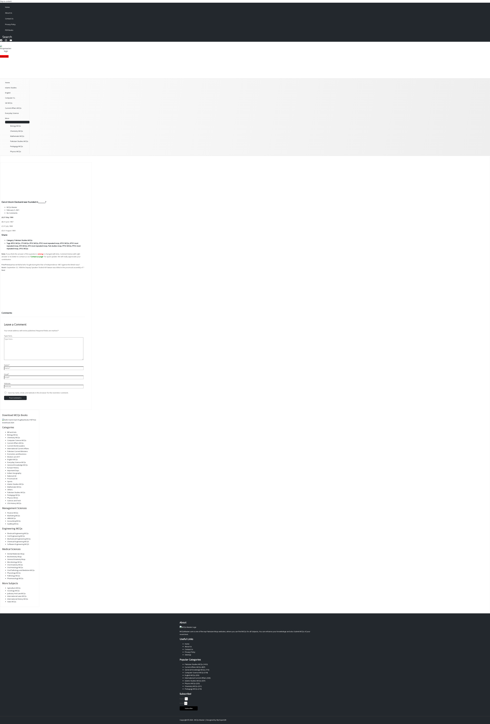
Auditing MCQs (13, 524)
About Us (8, 13)
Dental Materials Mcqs (15, 554)
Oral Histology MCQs (15, 567)
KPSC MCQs (64, 243)
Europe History (13, 468)
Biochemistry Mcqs (14, 556)
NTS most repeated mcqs (37, 246)
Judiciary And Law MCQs (16, 593)
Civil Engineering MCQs (16, 536)
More (7, 118)
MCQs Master (199, 720)
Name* (7, 365)
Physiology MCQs (14, 573)
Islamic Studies (11, 88)
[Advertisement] (43, 181)
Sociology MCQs (13, 591)
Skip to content (5, 1)
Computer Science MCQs (16, 440)
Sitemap (188, 655)
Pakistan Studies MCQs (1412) (196, 664)
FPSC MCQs (34, 243)
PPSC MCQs (66, 246)
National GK (11, 476)
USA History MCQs (14, 503)
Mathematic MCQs (17, 136)
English (8, 93)
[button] (6, 37)
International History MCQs (17, 599)
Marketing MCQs (13, 515)
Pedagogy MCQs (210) (193, 689)
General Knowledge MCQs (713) (197, 670)
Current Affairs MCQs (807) (195, 667)
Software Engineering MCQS (18, 544)
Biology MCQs (15, 126)
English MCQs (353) (192, 675)
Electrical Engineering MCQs (18, 533)
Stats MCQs (11, 601)
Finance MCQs (12, 513)
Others (10, 489)
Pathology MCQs (13, 576)
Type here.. (8, 336)
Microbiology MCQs (14, 562)
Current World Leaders (16, 446)
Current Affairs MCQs (13, 108)
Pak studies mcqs (55, 246)
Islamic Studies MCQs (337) (195, 681)
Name (182, 699)
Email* (6, 374)
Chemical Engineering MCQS (18, 541)
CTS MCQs (25, 243)
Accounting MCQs (14, 521)
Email (182, 703)
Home (7, 7)
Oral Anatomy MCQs (15, 565)
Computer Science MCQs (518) (196, 672)
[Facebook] (1, 41)
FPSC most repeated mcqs (49, 243)
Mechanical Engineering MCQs (19, 539)
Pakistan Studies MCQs (19, 141)
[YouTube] (11, 41)
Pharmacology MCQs (15, 578)
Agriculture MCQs (14, 588)
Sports (9, 481)
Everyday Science (12, 113)
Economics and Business (16, 454)
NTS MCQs (23, 246)
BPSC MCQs (15, 243)
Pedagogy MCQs (16, 146)
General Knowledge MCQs (17, 465)
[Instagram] (6, 41)
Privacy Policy (10, 24)
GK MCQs (8, 103)
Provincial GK (12, 478)
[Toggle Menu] (17, 122)
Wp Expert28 (221, 720)
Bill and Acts (11, 432)
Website (7, 383)
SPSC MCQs (23, 248)
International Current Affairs (18, 448)
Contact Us (9, 18)
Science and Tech (14, 500)
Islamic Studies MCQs (15, 484)
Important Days (13, 470)
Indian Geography (14, 473)
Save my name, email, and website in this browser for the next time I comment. (38, 393)
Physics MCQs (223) (192, 683)
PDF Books (9, 30)
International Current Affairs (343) (197, 678)
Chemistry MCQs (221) (193, 686)
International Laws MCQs (17, 596)
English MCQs (12, 459)
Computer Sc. (10, 98)
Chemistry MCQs (16, 131)
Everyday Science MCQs (16, 462)
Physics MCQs (15, 151)
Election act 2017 (13, 457)
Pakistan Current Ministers (17, 451)
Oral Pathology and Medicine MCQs (21, 570)
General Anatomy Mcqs (16, 559)
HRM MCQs (11, 518)
